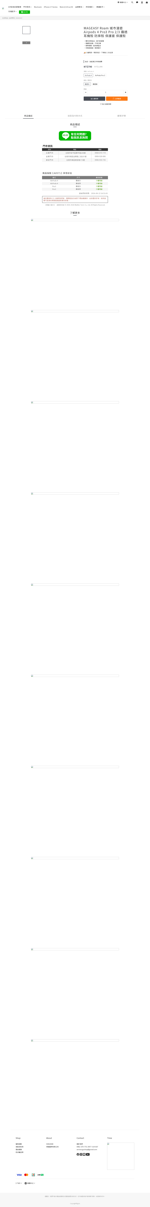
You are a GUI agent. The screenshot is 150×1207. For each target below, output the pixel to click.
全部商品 (5, 18)
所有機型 (89, 7)
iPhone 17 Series (51, 7)
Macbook (38, 7)
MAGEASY (19, 18)
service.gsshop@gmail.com (87, 1149)
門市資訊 (26, 7)
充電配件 (11, 11)
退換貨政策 (19, 1147)
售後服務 (19, 1149)
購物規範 (19, 1144)
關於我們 (80, 1144)
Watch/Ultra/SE (66, 7)
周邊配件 (99, 7)
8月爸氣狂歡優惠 (14, 7)
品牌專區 (78, 7)
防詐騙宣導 (19, 1152)
